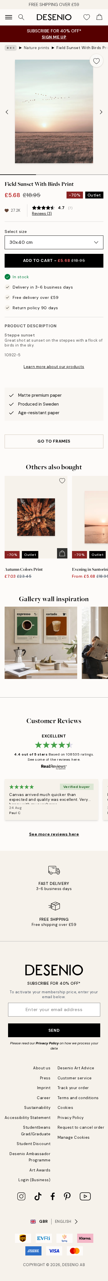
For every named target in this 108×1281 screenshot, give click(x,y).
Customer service (75, 1078)
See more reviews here (54, 834)
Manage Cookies (74, 1137)
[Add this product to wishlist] (96, 60)
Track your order (73, 1087)
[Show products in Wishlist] (86, 17)
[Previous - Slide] (7, 111)
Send (54, 1030)
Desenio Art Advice (76, 1068)
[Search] (21, 17)
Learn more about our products (54, 366)
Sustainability (37, 1107)
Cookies (65, 1107)
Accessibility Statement (28, 1117)
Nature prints (37, 47)
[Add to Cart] (62, 553)
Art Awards (39, 1170)
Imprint (44, 1087)
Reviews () (42, 213)
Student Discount (33, 1143)
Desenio (70, 1264)
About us (41, 1068)
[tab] (18, 172)
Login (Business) (34, 1179)
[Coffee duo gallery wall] (41, 643)
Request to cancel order (81, 1127)
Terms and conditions (78, 1097)
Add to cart (54, 260)
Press (45, 1078)
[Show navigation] (8, 17)
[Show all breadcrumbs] (11, 48)
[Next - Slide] (101, 111)
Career (43, 1097)
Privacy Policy (47, 1043)
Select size (16, 231)
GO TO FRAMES (54, 441)
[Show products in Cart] (99, 17)
